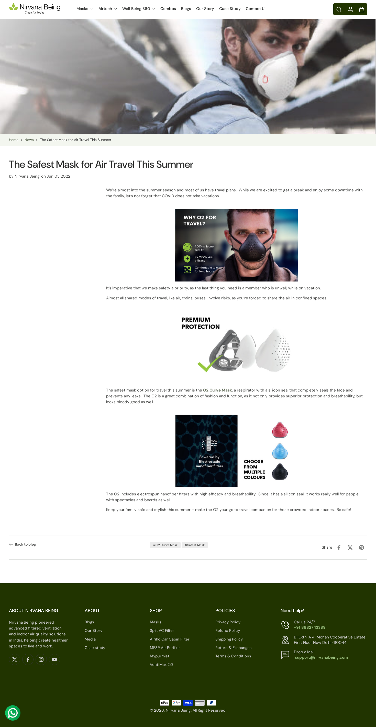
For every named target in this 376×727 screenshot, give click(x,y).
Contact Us (256, 8)
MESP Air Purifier (165, 647)
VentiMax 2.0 (161, 664)
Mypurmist (159, 656)
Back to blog (25, 544)
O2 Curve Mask (217, 390)
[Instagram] (41, 659)
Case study (95, 647)
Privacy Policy (227, 622)
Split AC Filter (162, 630)
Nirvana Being (178, 710)
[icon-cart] (361, 9)
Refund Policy (227, 630)
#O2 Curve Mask (165, 545)
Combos (168, 8)
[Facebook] (28, 659)
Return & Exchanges (233, 647)
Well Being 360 (136, 8)
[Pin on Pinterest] (361, 547)
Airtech (105, 8)
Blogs (186, 8)
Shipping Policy (229, 639)
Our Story (205, 8)
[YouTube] (54, 659)
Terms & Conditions (233, 656)
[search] (339, 9)
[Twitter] (14, 659)
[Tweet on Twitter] (350, 547)
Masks (82, 8)
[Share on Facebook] (339, 547)
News (29, 139)
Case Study (230, 8)
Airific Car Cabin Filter (170, 639)
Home (13, 139)
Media (90, 639)
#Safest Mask (195, 545)
